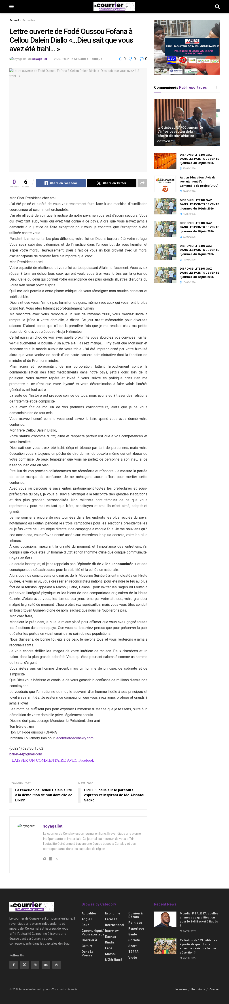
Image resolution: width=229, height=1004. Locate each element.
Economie (112, 913)
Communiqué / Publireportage (93, 932)
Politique (95, 59)
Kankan (110, 936)
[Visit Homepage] (114, 6)
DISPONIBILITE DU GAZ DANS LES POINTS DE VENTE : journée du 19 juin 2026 (199, 204)
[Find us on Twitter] (24, 965)
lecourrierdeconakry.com (74, 738)
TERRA (133, 952)
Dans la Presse (87, 953)
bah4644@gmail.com (25, 754)
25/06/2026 (166, 141)
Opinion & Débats (135, 915)
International (114, 925)
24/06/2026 (188, 191)
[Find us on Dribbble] (56, 965)
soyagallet (39, 59)
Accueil (14, 20)
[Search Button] (217, 6)
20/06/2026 (188, 214)
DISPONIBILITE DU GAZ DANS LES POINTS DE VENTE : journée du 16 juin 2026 (199, 250)
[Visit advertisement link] (187, 47)
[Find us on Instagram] (35, 965)
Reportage (136, 928)
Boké (85, 925)
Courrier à (89, 940)
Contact (215, 989)
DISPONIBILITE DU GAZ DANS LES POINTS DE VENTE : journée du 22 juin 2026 (199, 158)
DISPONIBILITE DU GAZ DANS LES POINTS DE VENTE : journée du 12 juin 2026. (199, 272)
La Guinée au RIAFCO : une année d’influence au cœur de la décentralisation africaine (180, 131)
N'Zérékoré (113, 960)
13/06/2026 (188, 282)
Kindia (109, 942)
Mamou (111, 954)
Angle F (87, 919)
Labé (108, 948)
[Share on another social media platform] (142, 183)
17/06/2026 (188, 259)
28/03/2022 (61, 59)
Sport (132, 946)
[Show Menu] (11, 6)
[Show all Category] (216, 88)
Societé (134, 940)
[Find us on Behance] (46, 965)
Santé (132, 934)
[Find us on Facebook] (13, 965)
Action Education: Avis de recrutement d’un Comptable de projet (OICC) (199, 181)
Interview (112, 931)
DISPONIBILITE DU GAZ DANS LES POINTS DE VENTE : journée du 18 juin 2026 (199, 227)
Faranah (111, 919)
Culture (87, 946)
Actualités (28, 20)
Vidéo (132, 957)
